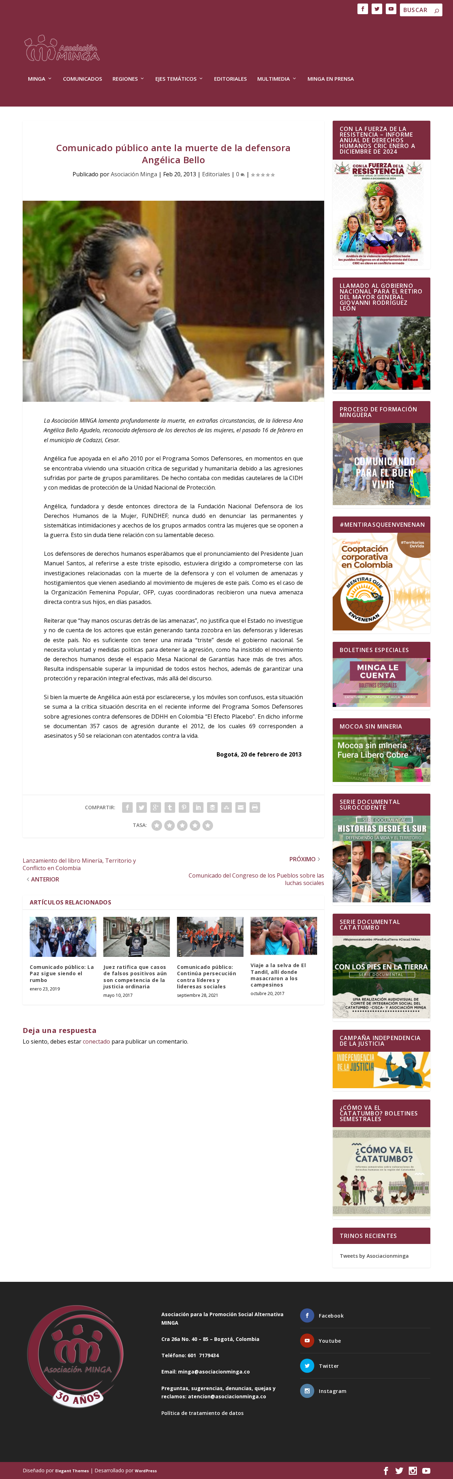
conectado (96, 1041)
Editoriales (230, 79)
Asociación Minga (134, 174)
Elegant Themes (72, 1470)
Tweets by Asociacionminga (374, 1255)
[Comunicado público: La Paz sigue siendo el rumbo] (63, 937)
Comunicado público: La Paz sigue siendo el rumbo (62, 973)
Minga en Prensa (331, 79)
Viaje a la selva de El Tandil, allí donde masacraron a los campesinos (278, 975)
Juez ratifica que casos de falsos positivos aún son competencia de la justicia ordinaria (135, 977)
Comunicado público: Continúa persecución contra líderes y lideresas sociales (206, 977)
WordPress (146, 1470)
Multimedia (273, 79)
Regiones (125, 79)
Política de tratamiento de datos (202, 1413)
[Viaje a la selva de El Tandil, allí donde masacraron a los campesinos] (284, 936)
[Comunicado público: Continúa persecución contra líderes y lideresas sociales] (210, 937)
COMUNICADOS (82, 79)
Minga (36, 79)
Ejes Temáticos (175, 79)
